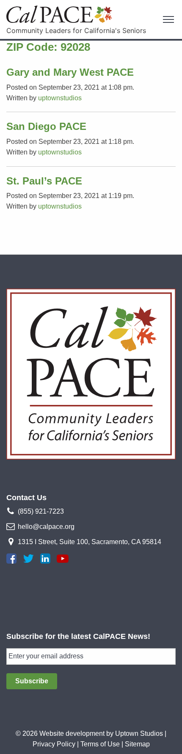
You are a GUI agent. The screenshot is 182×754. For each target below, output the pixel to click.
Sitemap (137, 744)
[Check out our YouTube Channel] (63, 558)
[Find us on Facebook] (11, 558)
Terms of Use (100, 744)
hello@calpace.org (46, 526)
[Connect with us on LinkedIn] (45, 558)
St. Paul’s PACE (44, 181)
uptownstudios (60, 98)
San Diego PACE (46, 126)
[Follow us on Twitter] (28, 558)
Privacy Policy (54, 744)
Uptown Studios (139, 733)
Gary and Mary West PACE (70, 72)
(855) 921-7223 (41, 511)
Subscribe (31, 681)
